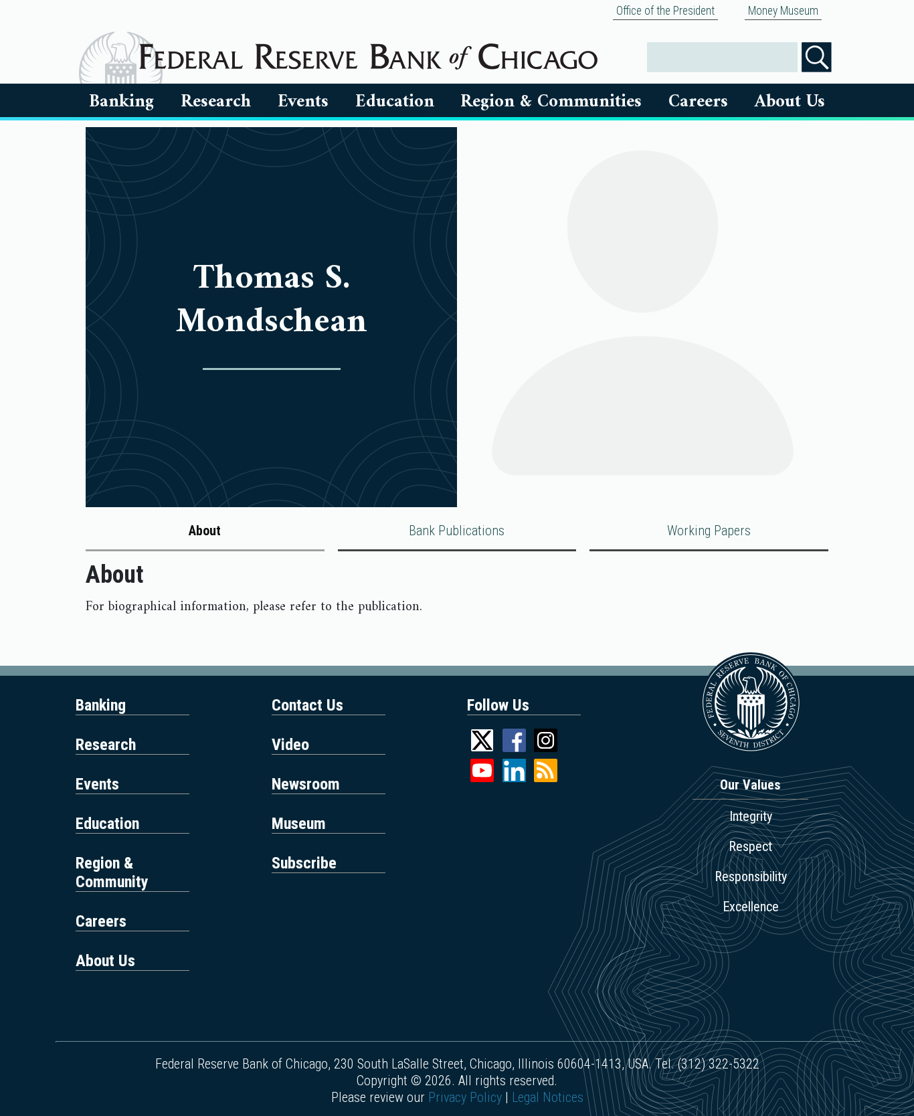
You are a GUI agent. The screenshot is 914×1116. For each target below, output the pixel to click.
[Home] (368, 51)
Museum (299, 823)
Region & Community (112, 872)
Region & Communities (551, 101)
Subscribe (304, 863)
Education (394, 101)
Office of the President (665, 10)
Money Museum (783, 10)
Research (216, 101)
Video (290, 744)
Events (303, 101)
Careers (698, 101)
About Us (790, 101)
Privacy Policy (465, 1097)
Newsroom (306, 784)
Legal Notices (547, 1097)
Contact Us (307, 705)
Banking (121, 101)
